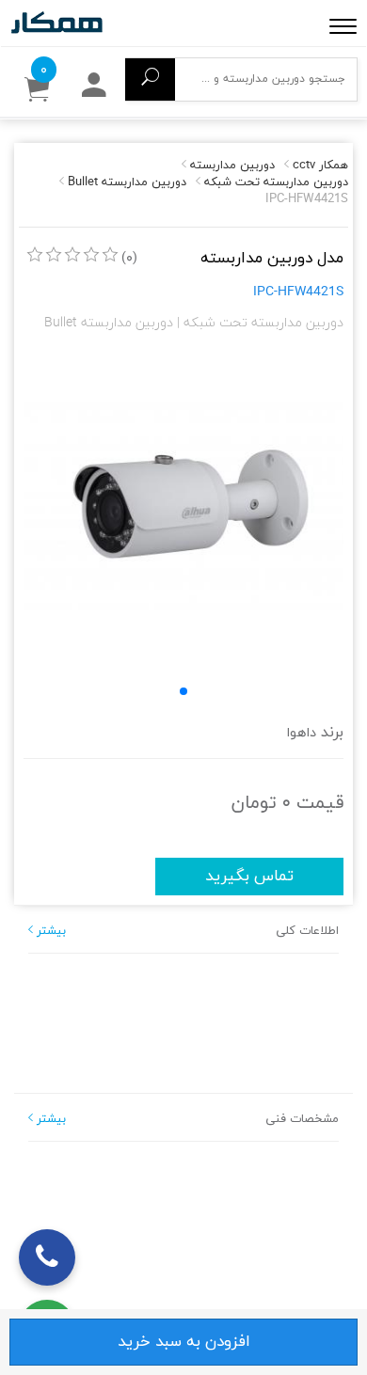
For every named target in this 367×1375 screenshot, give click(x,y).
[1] (34, 254)
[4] (91, 254)
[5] (110, 254)
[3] (72, 254)
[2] (53, 254)
